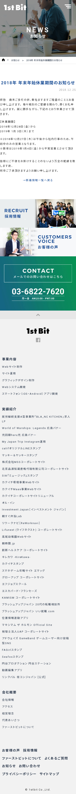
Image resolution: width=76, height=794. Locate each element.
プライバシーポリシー (19, 774)
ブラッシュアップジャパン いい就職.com (28, 611)
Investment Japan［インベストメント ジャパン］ (34, 509)
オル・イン (8, 502)
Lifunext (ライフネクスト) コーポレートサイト (32, 529)
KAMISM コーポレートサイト (21, 597)
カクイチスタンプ (13, 563)
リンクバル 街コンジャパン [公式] (24, 677)
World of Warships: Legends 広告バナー (32, 428)
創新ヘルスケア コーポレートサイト (25, 550)
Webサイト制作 (12, 366)
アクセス (7, 706)
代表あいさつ (11, 720)
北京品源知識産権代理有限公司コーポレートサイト (35, 468)
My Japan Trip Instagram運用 (24, 441)
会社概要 (9, 692)
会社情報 (8, 699)
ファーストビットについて (18, 727)
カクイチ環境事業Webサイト (21, 482)
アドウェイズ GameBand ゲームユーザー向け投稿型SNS (35, 641)
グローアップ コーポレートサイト (23, 577)
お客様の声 (11, 750)
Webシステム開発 (14, 387)
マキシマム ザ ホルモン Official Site (27, 624)
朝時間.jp (8, 543)
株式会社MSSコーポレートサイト (24, 462)
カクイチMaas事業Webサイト (22, 489)
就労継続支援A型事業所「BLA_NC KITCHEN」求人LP (36, 419)
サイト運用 (9, 373)
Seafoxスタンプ (13, 656)
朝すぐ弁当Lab (12, 516)
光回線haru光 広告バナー (19, 435)
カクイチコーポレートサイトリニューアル (28, 495)
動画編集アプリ (12, 670)
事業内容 (9, 359)
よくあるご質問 (56, 758)
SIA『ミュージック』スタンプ (20, 475)
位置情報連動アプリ (15, 618)
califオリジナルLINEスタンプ (21, 448)
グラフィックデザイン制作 (18, 380)
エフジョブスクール (14, 584)
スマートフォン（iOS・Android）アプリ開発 (30, 393)
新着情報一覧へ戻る (39, 180)
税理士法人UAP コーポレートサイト (25, 631)
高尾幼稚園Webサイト (17, 536)
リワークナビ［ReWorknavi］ (21, 523)
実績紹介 (9, 409)
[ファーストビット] (38, 332)
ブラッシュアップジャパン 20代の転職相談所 (31, 604)
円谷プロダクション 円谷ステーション (26, 663)
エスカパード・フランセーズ (19, 591)
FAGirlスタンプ (12, 649)
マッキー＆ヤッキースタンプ (19, 455)
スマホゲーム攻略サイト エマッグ (23, 570)
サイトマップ (49, 774)
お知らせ (9, 766)
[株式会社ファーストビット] (15, 7)
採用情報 (30, 750)
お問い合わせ (29, 766)
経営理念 (8, 713)
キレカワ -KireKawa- (16, 557)
